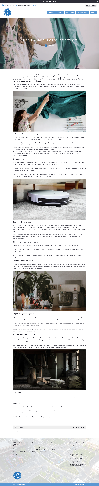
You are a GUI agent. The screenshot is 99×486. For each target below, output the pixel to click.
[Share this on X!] (76, 427)
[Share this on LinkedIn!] (78, 427)
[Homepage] (7, 12)
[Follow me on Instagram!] (35, 5)
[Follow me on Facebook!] (33, 5)
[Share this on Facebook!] (73, 427)
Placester (83, 484)
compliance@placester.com (77, 457)
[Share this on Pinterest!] (81, 427)
